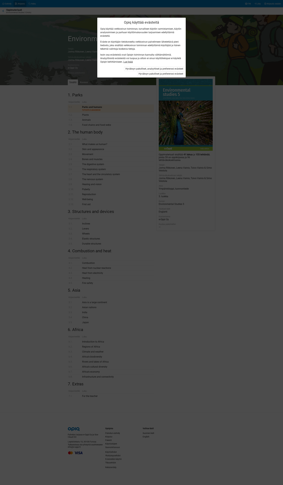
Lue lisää (128, 61)
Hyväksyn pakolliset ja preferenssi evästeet (161, 73)
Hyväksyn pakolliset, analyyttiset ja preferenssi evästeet (154, 68)
